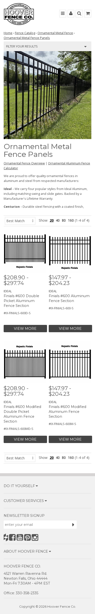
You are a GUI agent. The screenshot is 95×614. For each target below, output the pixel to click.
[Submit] (73, 524)
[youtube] (20, 537)
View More (25, 328)
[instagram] (35, 537)
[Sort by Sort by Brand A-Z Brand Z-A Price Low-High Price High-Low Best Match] (20, 220)
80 (64, 220)
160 (71, 220)
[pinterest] (27, 537)
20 (52, 220)
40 (58, 220)
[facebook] (12, 537)
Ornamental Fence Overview (24, 163)
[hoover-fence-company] (6, 537)
